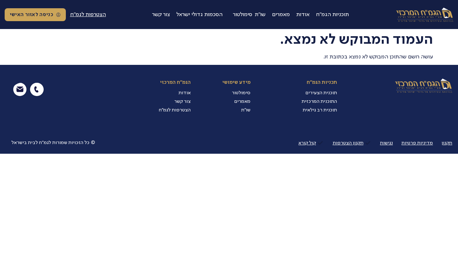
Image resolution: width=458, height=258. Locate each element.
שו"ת (260, 15)
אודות (303, 15)
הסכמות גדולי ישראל (199, 15)
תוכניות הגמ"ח (332, 15)
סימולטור (242, 15)
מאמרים (281, 15)
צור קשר (161, 15)
